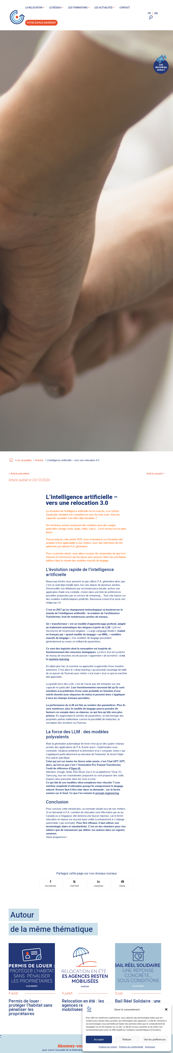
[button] (166, 1009)
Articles (39, 460)
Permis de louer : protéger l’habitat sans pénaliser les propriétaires (30, 1007)
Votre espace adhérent (41, 22)
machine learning (59, 659)
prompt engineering (107, 793)
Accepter (99, 1039)
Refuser (126, 1039)
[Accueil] (11, 460)
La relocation (33, 7)
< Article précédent (19, 473)
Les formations (78, 7)
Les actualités (103, 7)
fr (149, 13)
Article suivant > (155, 473)
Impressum (150, 1047)
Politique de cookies (108, 1047)
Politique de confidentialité (131, 1047)
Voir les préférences (155, 1039)
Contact (124, 7)
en (156, 13)
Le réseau (55, 7)
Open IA (75, 768)
